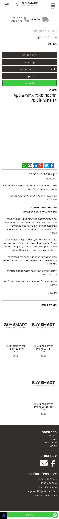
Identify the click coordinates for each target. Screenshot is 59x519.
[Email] (29, 165)
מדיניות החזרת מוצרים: (43, 207)
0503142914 (17, 17)
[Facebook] (51, 165)
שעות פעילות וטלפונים (42, 474)
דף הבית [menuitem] (53, 435)
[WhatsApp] (24, 165)
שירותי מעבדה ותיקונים (40, 31)
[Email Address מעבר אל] (44, 465)
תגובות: (52, 292)
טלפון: (54, 487)
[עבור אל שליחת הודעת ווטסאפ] (55, 515)
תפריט (53, 8)
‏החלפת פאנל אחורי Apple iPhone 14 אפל (35, 98)
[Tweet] (46, 165)
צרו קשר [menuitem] (53, 445)
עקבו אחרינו (48, 456)
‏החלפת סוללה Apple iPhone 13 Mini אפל (43, 348)
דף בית (54, 31)
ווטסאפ (28, 83)
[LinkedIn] (35, 165)
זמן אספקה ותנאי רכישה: (42, 174)
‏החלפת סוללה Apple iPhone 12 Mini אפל (15, 348)
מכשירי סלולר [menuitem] (51, 442)
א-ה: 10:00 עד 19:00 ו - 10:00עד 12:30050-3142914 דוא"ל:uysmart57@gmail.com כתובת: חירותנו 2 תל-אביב (42, 487)
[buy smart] (29, 4)
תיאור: (53, 90)
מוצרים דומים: (49, 305)
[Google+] (40, 165)
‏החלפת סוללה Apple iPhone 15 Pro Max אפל (43, 406)
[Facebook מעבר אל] (53, 465)
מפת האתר (49, 432)
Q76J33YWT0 (43, 37)
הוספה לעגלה (27, 69)
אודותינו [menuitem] (53, 439)
